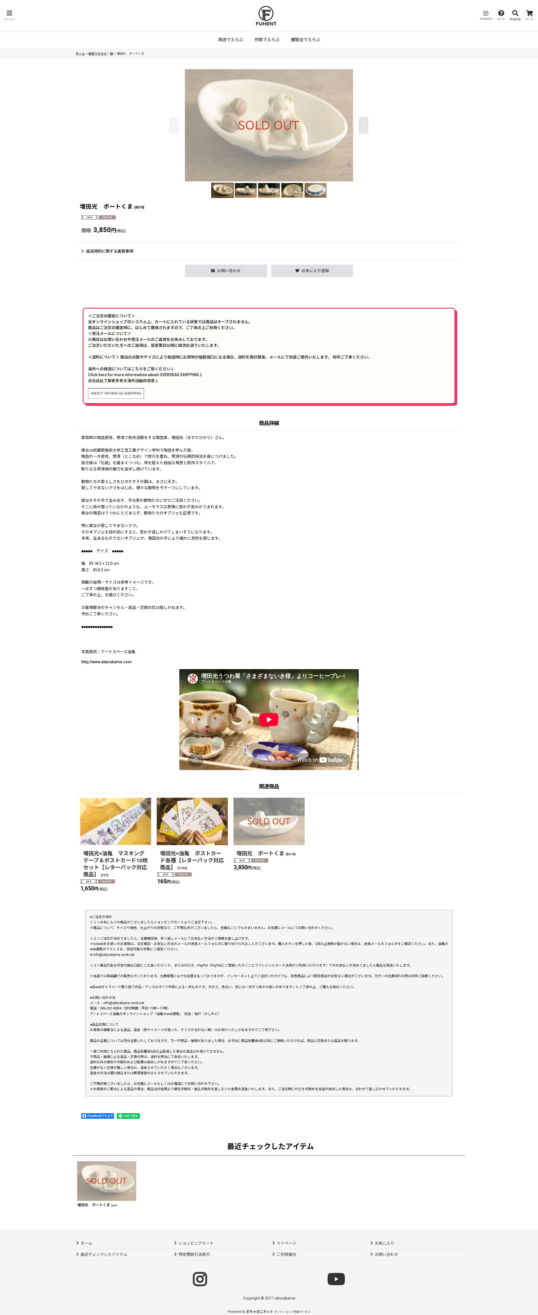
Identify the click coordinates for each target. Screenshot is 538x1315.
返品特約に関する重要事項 (109, 251)
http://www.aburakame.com (106, 662)
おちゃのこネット (259, 1312)
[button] (9, 15)
